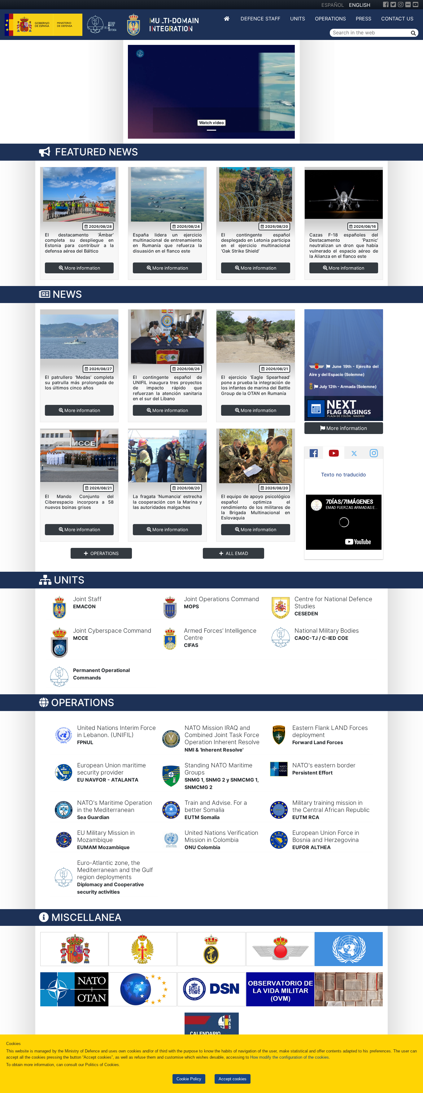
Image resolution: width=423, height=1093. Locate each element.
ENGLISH (359, 5)
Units (297, 18)
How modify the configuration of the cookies (289, 1057)
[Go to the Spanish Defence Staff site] (146, 24)
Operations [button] (104, 553)
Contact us (397, 18)
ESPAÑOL (332, 5)
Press (363, 18)
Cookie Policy (189, 1079)
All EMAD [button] (237, 553)
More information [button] (82, 268)
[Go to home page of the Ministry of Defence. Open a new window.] (44, 24)
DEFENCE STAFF (260, 18)
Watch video (211, 122)
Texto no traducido (343, 474)
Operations (330, 18)
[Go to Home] (227, 18)
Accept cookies (232, 1079)
